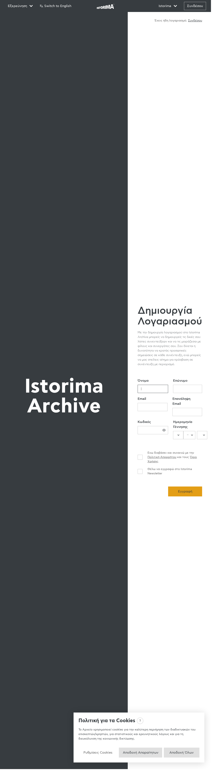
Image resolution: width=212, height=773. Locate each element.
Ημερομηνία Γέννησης (182, 424)
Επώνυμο (180, 380)
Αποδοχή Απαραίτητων (140, 752)
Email (142, 398)
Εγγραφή (185, 491)
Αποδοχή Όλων (181, 752)
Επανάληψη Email (181, 401)
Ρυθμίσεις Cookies (97, 752)
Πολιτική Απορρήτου (162, 457)
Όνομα (143, 380)
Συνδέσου (195, 6)
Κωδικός (144, 422)
